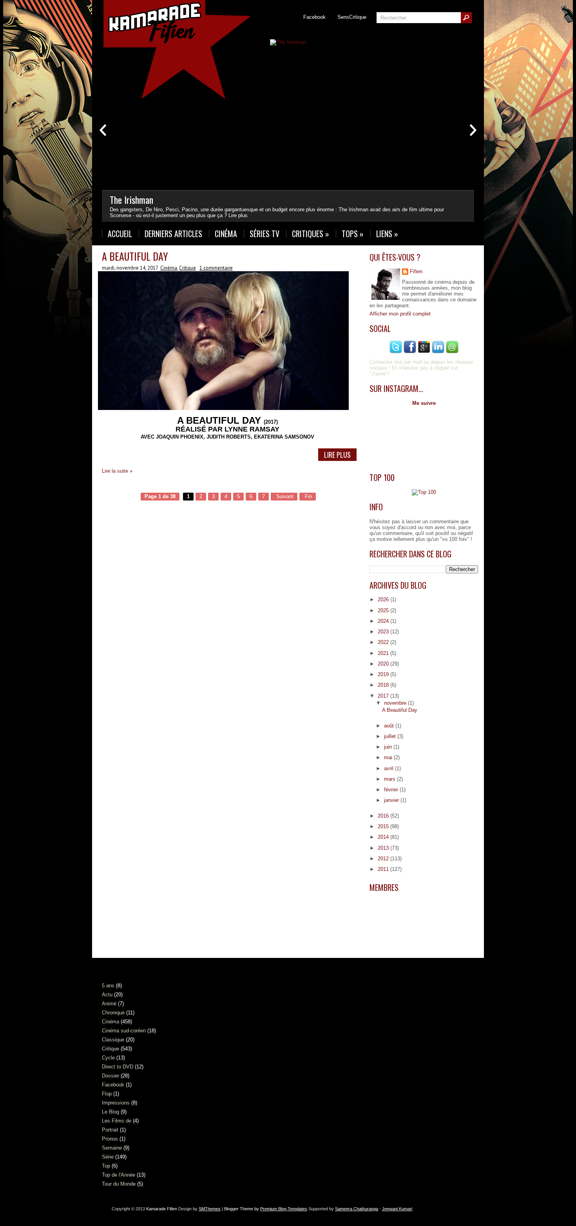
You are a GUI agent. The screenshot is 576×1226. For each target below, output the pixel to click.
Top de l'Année (118, 1175)
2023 (384, 632)
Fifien (416, 271)
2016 (384, 816)
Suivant (284, 496)
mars (390, 779)
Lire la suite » (117, 471)
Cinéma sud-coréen (124, 1031)
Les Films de (116, 1121)
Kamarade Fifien (161, 1208)
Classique (113, 1040)
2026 (384, 599)
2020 (384, 664)
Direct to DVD (117, 1067)
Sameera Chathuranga (356, 1208)
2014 (384, 837)
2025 (384, 610)
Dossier (110, 1076)
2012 (384, 858)
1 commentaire (216, 268)
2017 (384, 696)
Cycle (108, 1058)
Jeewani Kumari (397, 1208)
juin (388, 747)
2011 (384, 869)
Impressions (116, 1103)
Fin (307, 496)
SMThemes (210, 1208)
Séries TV (264, 233)
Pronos (110, 1139)
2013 (384, 848)
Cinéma (226, 233)
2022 (384, 642)
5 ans (108, 985)
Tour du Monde (119, 1184)
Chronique (113, 1013)
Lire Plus (337, 455)
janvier (392, 800)
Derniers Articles (173, 233)
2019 (384, 674)
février (392, 790)
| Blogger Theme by (264, 1208)
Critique (187, 268)
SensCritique (351, 17)
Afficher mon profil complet (400, 314)
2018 (384, 685)
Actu (107, 994)
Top (106, 1166)
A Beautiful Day (135, 256)
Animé (109, 1004)
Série (108, 1157)
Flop (107, 1094)
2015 (384, 826)
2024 (384, 621)
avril (389, 768)
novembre (396, 703)
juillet (390, 736)
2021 (384, 653)
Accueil (120, 233)
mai (389, 757)
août (389, 726)
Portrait (110, 1130)
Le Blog (110, 1112)
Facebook (314, 17)
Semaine (112, 1148)
